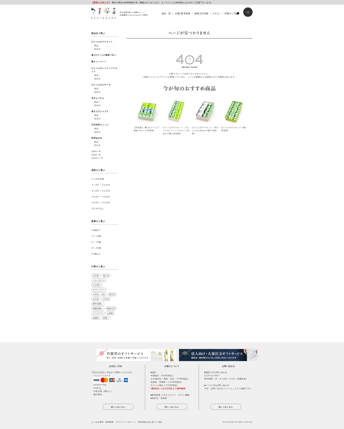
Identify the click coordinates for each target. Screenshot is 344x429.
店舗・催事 (182, 13)
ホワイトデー (99, 289)
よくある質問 (97, 422)
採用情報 (109, 422)
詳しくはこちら (118, 407)
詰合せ (97, 48)
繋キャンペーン (98, 61)
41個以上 (96, 253)
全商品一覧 (96, 151)
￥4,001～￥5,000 (100, 202)
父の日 (96, 299)
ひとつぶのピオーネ (101, 84)
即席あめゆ (96, 137)
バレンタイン (99, 280)
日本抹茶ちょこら (100, 124)
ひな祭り (97, 284)
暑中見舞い (98, 303)
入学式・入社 (99, 294)
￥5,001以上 (97, 208)
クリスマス (98, 313)
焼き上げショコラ (100, 111)
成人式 (106, 275)
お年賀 (96, 275)
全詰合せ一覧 (97, 158)
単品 (96, 45)
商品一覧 (166, 13)
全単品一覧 (96, 154)
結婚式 (96, 317)
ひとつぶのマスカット (102, 41)
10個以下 (96, 230)
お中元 (106, 299)
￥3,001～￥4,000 (100, 196)
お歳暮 (110, 313)
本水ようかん (97, 98)
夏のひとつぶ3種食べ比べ (104, 55)
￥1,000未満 (97, 179)
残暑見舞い (98, 308)
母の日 (112, 294)
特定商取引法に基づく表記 (150, 422)
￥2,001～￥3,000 (100, 190)
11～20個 (96, 236)
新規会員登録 (201, 13)
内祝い (106, 317)
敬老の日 (111, 308)
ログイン (216, 13)
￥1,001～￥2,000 (100, 184)
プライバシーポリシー (126, 422)
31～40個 (96, 248)
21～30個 (96, 242)
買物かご (230, 13)
